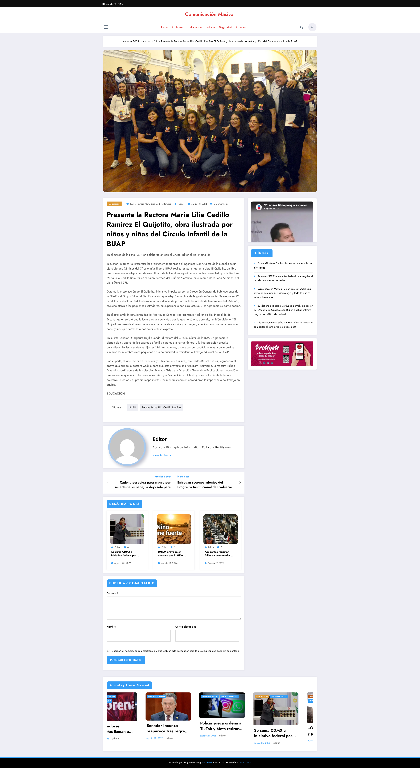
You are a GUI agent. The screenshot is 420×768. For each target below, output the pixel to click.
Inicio (164, 27)
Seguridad (225, 27)
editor (181, 203)
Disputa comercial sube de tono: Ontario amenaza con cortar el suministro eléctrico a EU (283, 325)
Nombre (111, 627)
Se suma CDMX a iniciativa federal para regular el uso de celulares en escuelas (124, 554)
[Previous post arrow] (108, 482)
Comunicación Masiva (209, 14)
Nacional (185, 696)
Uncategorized (150, 696)
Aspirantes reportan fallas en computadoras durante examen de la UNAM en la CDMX (219, 554)
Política (210, 27)
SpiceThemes (244, 762)
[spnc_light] (312, 27)
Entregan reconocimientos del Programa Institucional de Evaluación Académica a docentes (205, 485)
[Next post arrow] (240, 482)
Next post (183, 476)
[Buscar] (302, 27)
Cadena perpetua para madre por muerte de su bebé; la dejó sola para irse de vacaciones (143, 485)
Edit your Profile (213, 447)
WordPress (206, 762)
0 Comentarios (221, 203)
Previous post (163, 476)
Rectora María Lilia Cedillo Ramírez (154, 203)
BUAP (132, 203)
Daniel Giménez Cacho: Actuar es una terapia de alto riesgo (283, 265)
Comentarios (113, 593)
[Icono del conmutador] (105, 27)
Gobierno (178, 27)
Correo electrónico (185, 627)
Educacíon (195, 27)
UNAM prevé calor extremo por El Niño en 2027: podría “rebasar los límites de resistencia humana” (172, 554)
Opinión (241, 27)
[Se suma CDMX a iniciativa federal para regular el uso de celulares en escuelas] (127, 529)
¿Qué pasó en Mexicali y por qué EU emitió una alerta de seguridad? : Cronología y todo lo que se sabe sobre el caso (282, 293)
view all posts (162, 455)
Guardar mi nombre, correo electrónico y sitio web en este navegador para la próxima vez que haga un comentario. (176, 651)
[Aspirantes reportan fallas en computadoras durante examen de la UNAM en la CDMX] (220, 529)
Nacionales (200, 696)
